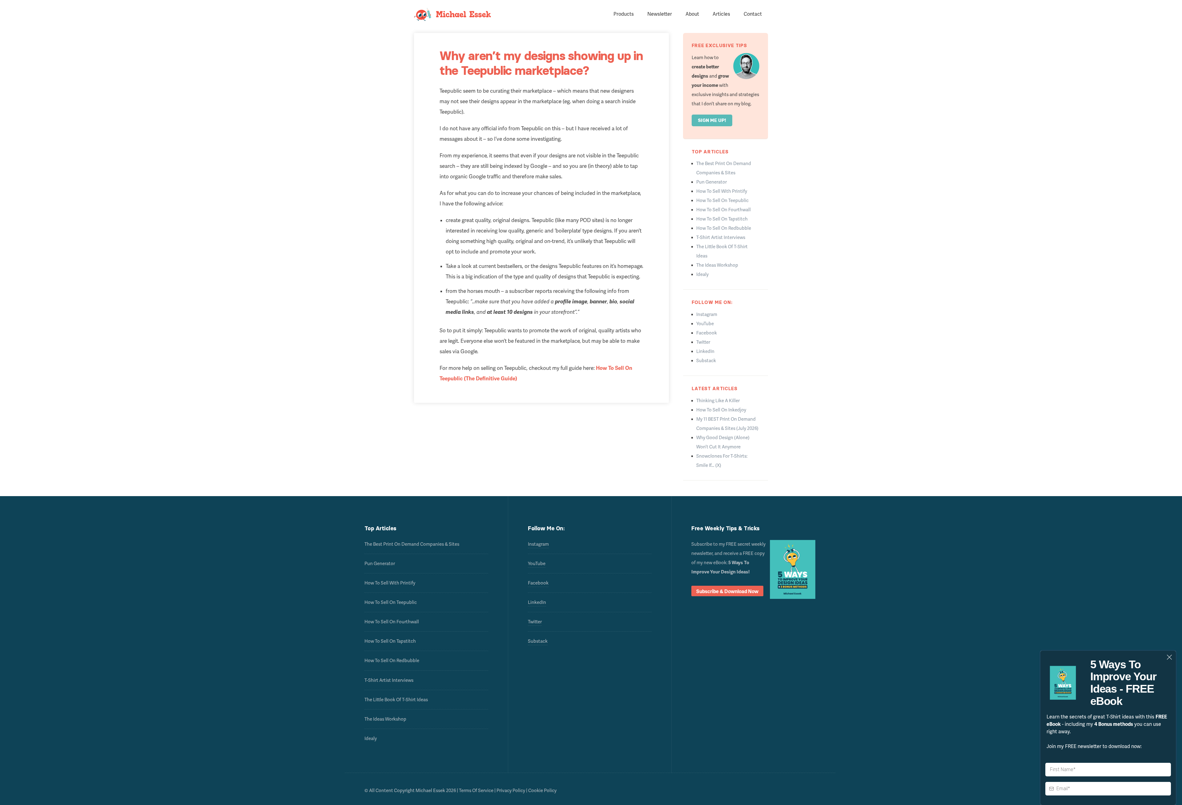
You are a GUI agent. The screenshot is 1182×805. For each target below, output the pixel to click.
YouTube (705, 323)
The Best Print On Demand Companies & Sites (411, 544)
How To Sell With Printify (721, 191)
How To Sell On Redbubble (723, 228)
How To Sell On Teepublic (722, 200)
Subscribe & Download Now (727, 592)
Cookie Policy (542, 790)
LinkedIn (705, 351)
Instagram (706, 314)
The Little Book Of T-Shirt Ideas (396, 699)
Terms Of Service (476, 790)
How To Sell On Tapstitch (722, 219)
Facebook (706, 333)
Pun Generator (711, 182)
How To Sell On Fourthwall (723, 209)
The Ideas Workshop (717, 265)
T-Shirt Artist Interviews (720, 237)
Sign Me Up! (712, 120)
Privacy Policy (511, 790)
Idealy (702, 274)
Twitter (703, 342)
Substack (706, 360)
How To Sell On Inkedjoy (721, 410)
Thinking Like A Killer (718, 400)
